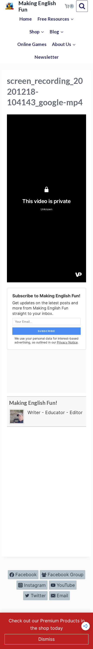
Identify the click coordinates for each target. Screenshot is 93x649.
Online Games (31, 44)
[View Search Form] (82, 6)
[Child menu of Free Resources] (55, 18)
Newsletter (46, 57)
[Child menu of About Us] (64, 44)
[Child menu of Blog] (56, 31)
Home (25, 18)
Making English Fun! (33, 403)
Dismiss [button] (46, 639)
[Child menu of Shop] (37, 31)
